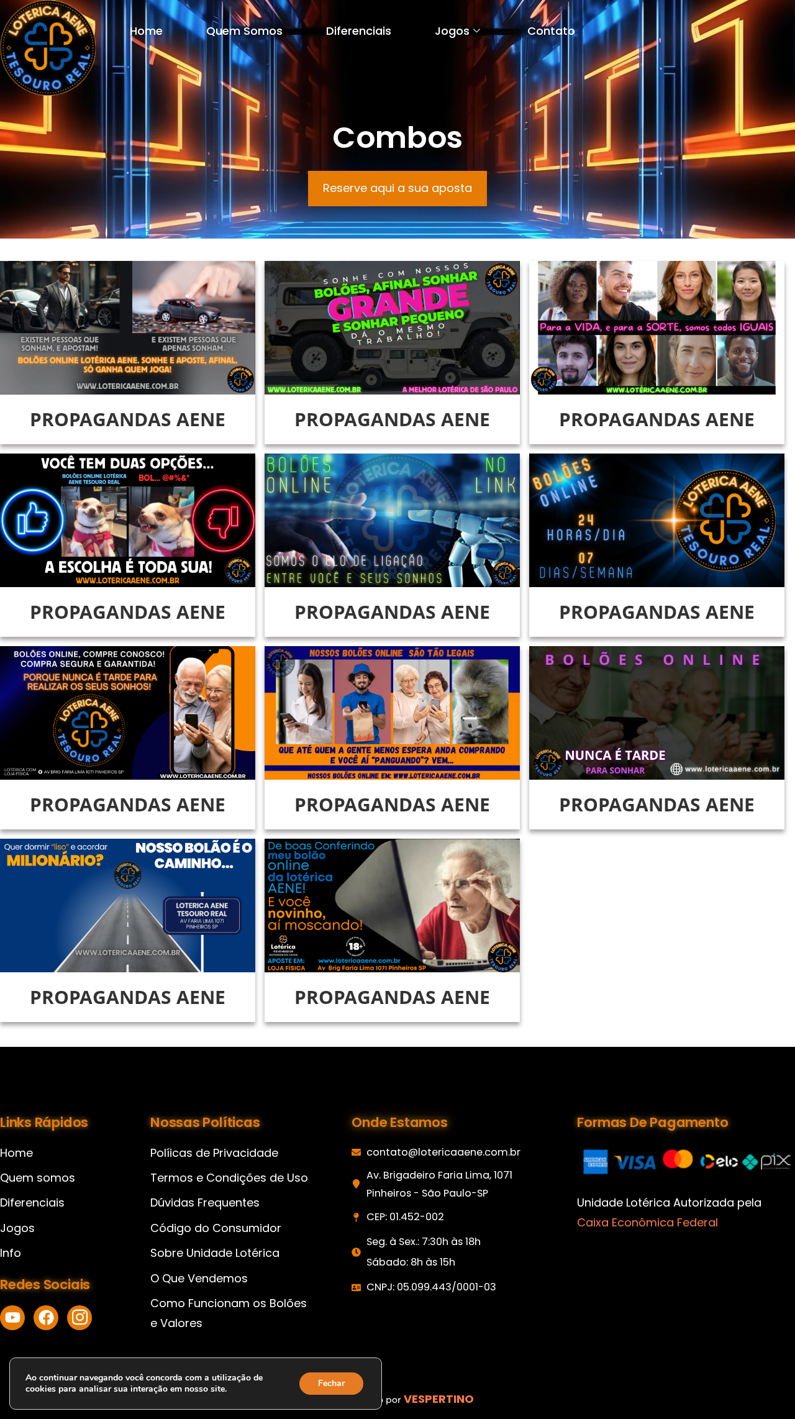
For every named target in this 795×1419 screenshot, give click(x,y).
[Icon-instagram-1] (79, 1317)
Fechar (331, 1383)
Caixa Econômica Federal (647, 1222)
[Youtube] (12, 1317)
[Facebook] (46, 1317)
